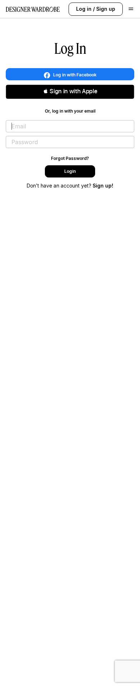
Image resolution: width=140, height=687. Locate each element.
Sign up (105, 9)
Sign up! (103, 186)
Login (70, 171)
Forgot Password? (70, 158)
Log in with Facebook (74, 74)
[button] (70, 92)
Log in (84, 9)
